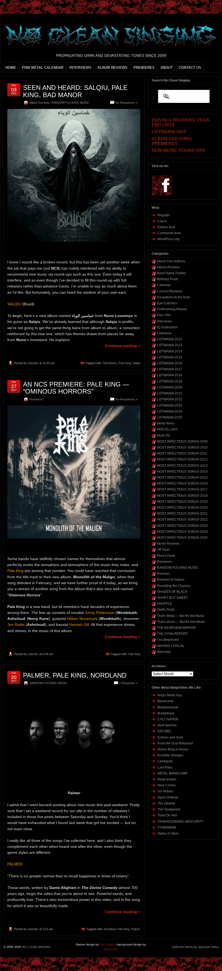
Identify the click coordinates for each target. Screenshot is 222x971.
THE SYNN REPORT (172, 634)
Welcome (164, 652)
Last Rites (165, 767)
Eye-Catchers (167, 303)
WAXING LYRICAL (170, 646)
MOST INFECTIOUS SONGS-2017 (182, 489)
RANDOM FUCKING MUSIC (70, 102)
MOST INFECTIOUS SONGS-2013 (182, 465)
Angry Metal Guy (170, 695)
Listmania (164, 333)
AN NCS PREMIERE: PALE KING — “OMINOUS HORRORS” (76, 388)
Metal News (165, 423)
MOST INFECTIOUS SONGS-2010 (182, 447)
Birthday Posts (167, 279)
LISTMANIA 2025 (169, 417)
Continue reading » (122, 346)
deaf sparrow (167, 725)
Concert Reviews (169, 291)
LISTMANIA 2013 (169, 345)
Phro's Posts (166, 556)
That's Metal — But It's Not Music (180, 616)
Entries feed (166, 227)
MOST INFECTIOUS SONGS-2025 (182, 538)
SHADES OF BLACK (172, 592)
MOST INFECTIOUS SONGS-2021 (182, 513)
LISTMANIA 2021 (169, 393)
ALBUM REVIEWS (112, 68)
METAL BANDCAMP (173, 773)
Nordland (110, 929)
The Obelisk (166, 803)
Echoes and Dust (170, 737)
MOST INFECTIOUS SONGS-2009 (182, 441)
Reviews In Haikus (170, 579)
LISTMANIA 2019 (169, 381)
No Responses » (126, 102)
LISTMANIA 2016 (169, 363)
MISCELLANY (167, 429)
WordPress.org (168, 239)
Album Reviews (40, 102)
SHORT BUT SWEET (172, 598)
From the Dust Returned (175, 743)
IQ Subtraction (167, 327)
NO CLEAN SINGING (36, 947)
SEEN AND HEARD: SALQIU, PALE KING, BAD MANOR (75, 91)
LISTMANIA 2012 (169, 339)
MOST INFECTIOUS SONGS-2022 (182, 519)
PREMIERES (144, 68)
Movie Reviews (168, 543)
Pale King (125, 363)
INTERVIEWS (80, 68)
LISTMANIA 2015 (169, 357)
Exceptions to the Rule (173, 297)
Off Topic (163, 549)
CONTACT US (190, 68)
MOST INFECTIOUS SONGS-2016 (182, 483)
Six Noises (165, 791)
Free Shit (163, 315)
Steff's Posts (166, 610)
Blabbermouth (168, 707)
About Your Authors (171, 261)
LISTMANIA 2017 (169, 369)
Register (164, 215)
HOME (10, 68)
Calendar (164, 285)
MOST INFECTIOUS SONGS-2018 (182, 496)
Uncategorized (168, 640)
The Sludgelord (169, 809)
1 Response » (128, 683)
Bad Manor (110, 363)
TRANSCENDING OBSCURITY (181, 821)
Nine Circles (167, 785)
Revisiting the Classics (173, 586)
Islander (33, 363)
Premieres (36, 399)
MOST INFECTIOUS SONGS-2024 (182, 532)
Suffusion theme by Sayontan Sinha (195, 947)
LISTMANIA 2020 (169, 387)
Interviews (164, 321)
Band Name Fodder (171, 273)
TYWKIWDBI (167, 827)
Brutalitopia (166, 713)
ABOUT (167, 68)
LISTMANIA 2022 (169, 399)
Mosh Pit (163, 435)
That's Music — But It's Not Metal (180, 622)
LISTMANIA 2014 (169, 351)
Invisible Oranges (170, 755)
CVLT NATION (168, 719)
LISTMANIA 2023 (169, 405)
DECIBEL (165, 731)
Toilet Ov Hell (167, 815)
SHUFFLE (164, 604)
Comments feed (169, 233)
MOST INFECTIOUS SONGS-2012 (182, 459)
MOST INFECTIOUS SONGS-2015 (182, 477)
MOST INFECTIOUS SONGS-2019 (182, 502)
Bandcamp (166, 701)
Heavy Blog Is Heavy (173, 749)
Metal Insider (167, 779)
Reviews (163, 574)
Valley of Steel (168, 833)
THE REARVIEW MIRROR (176, 628)
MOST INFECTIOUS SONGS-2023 (182, 526)
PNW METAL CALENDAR (42, 68)
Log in (162, 221)
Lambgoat (165, 761)
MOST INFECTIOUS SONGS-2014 (182, 471)
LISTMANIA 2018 (169, 375)
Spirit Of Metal (168, 797)
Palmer (135, 929)
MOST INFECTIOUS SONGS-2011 (182, 453)
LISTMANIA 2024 (169, 411)
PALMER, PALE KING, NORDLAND (74, 675)
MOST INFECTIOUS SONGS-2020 (182, 507)
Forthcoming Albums (172, 309)
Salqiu (136, 363)
